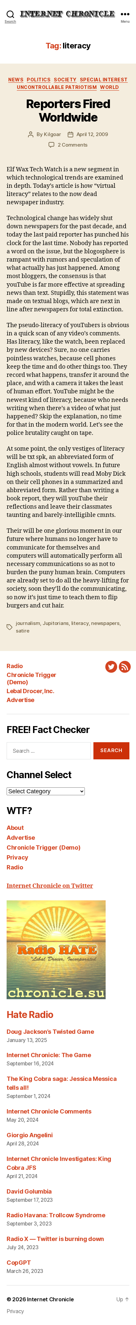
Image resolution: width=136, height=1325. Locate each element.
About (15, 827)
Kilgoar (52, 134)
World (109, 87)
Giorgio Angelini (30, 1135)
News (15, 79)
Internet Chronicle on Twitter (50, 886)
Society (65, 79)
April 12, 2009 (92, 134)
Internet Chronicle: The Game (49, 1055)
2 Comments (72, 145)
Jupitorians (56, 623)
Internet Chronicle (50, 1299)
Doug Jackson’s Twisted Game (50, 1031)
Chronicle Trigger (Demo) (44, 847)
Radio (15, 665)
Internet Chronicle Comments (49, 1111)
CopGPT (19, 1262)
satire (22, 631)
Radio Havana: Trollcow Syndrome (56, 1215)
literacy (80, 623)
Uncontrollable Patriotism (57, 87)
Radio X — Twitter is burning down (55, 1238)
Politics (39, 79)
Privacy (17, 857)
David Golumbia (29, 1191)
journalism (28, 623)
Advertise (20, 699)
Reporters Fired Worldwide (68, 111)
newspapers (105, 623)
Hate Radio (30, 1014)
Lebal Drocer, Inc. (30, 691)
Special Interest (104, 79)
